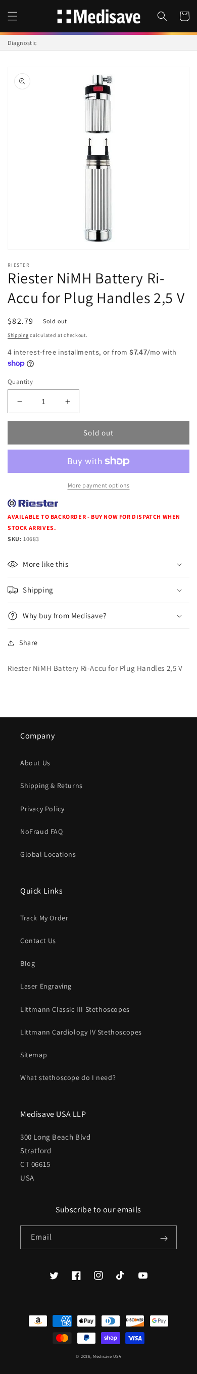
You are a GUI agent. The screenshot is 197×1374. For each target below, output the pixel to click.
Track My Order (44, 917)
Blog (27, 963)
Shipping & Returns (51, 785)
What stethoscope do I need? (68, 1077)
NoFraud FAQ (41, 831)
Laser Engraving (46, 986)
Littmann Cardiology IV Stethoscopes (81, 1032)
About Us (35, 762)
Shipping (18, 335)
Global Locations (48, 854)
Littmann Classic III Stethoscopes (75, 1009)
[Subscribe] (163, 1238)
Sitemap (33, 1054)
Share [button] (28, 642)
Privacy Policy (42, 808)
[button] (13, 16)
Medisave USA (107, 1356)
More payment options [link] (99, 485)
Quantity (20, 381)
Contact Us (38, 940)
